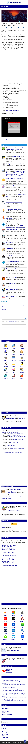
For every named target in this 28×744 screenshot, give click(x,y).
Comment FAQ (4, 732)
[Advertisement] (14, 65)
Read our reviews (15, 650)
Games (24, 27)
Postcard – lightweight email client (17, 454)
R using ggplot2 (21, 418)
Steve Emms (14, 27)
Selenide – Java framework (9, 687)
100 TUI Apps (9, 670)
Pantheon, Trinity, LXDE (6, 714)
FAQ (2, 731)
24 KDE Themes (5, 709)
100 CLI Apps (9, 672)
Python (23, 491)
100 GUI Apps (9, 669)
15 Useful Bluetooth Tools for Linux (10, 680)
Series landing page (19, 570)
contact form (4, 515)
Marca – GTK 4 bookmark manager (11, 689)
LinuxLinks (20, 742)
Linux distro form (12, 512)
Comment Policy (12, 321)
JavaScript (11, 492)
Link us (3, 729)
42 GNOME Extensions (6, 712)
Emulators (20, 27)
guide (13, 659)
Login (25, 318)
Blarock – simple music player (16, 433)
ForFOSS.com (4, 734)
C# (8, 492)
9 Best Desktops (5, 708)
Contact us (3, 728)
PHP (15, 492)
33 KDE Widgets (5, 711)
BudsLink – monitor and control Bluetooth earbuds (14, 693)
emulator (4, 301)
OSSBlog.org (4, 735)
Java (19, 491)
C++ (6, 492)
